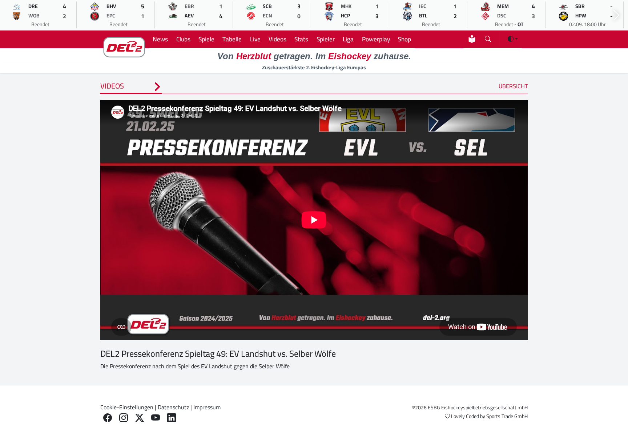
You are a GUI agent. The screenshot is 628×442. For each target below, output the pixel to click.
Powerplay (376, 39)
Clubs (183, 39)
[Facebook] (107, 418)
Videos (277, 39)
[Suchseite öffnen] (488, 38)
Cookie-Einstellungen (126, 407)
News (160, 39)
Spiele (206, 39)
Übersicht (513, 86)
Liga (348, 39)
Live (255, 39)
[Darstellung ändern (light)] (513, 39)
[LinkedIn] (171, 418)
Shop (404, 39)
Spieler (326, 39)
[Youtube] (155, 418)
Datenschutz (173, 407)
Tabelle (232, 39)
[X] (139, 418)
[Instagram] (123, 418)
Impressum (207, 407)
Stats (301, 39)
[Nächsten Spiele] (616, 15)
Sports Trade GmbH (507, 416)
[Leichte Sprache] (471, 39)
